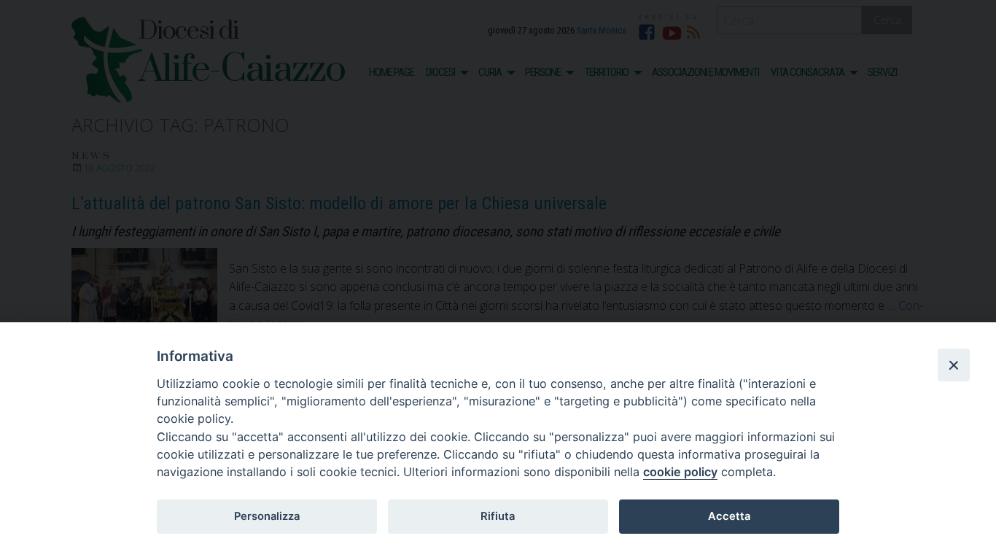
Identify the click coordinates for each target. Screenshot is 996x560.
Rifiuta (498, 516)
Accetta (729, 516)
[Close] (954, 365)
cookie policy (680, 471)
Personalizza (267, 516)
